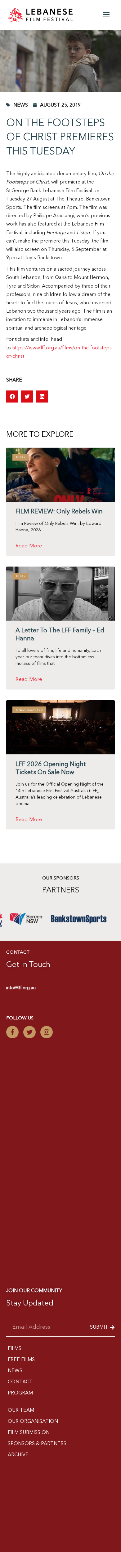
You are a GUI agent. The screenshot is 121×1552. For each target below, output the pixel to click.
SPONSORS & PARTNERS (37, 1443)
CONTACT (20, 1382)
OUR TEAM (21, 1410)
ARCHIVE (18, 1455)
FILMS (14, 1348)
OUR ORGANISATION (33, 1421)
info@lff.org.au (21, 988)
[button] (12, 396)
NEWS (15, 1371)
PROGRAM (20, 1393)
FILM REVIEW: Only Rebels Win (59, 512)
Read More (29, 546)
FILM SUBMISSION (29, 1432)
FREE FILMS (21, 1359)
